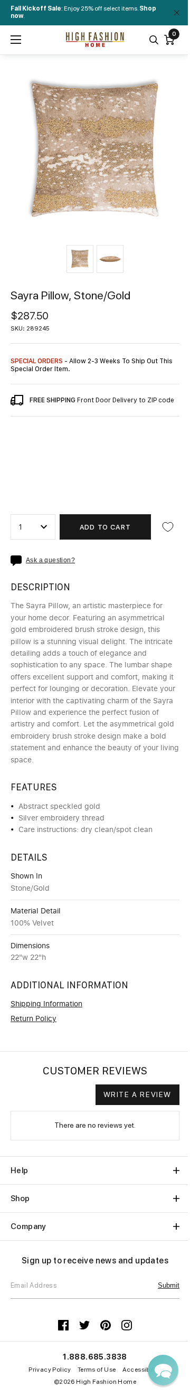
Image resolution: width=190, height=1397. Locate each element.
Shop (20, 1198)
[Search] (153, 39)
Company (28, 1226)
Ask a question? (50, 560)
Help (19, 1170)
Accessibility (142, 1369)
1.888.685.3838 (95, 1357)
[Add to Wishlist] (167, 527)
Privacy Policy (49, 1369)
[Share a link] (18, 560)
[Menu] (16, 40)
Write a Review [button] (137, 1094)
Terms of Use (97, 1369)
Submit (168, 1285)
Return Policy (33, 1019)
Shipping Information (46, 1004)
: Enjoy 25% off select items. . (83, 12)
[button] (79, 259)
